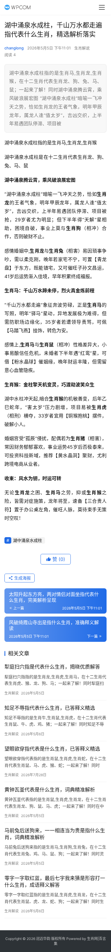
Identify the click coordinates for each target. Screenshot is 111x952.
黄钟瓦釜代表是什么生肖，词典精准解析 (49, 790)
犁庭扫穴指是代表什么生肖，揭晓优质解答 (52, 667)
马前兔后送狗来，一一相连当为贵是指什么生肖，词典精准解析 (54, 834)
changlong (14, 48)
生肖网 (92, 938)
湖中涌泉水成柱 (27, 540)
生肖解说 (82, 48)
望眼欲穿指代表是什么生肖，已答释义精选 (52, 749)
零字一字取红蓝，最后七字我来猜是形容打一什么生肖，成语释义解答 (54, 881)
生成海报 (22, 577)
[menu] (102, 7)
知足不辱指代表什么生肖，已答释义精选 (49, 708)
